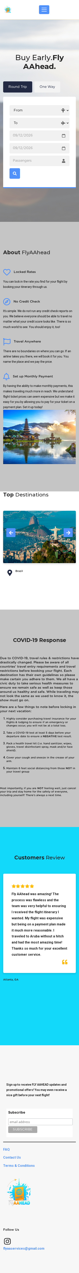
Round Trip (17, 87)
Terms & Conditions (19, 1166)
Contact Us (12, 1157)
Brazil (19, 571)
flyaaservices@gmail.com (23, 1249)
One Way (47, 87)
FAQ (6, 1149)
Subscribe (16, 1112)
